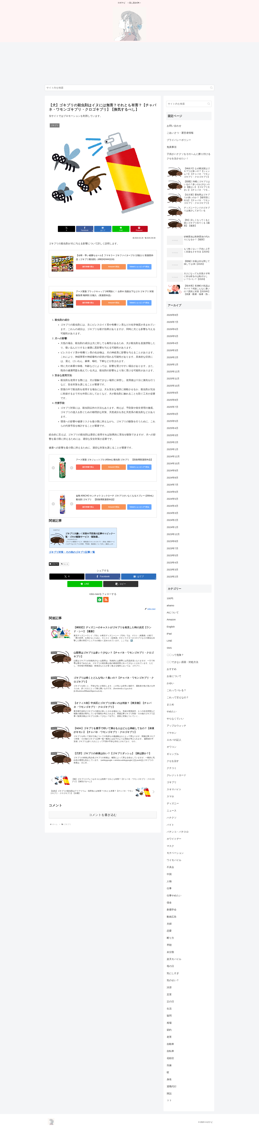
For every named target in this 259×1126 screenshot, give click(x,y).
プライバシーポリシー (179, 140)
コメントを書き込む (103, 815)
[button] (211, 87)
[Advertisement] (129, 63)
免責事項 (171, 147)
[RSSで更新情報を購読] (106, 599)
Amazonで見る (113, 267)
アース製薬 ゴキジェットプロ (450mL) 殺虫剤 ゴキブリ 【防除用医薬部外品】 (114, 460)
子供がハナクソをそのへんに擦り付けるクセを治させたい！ (188, 156)
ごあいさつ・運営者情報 (180, 133)
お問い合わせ (174, 125)
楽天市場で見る (88, 267)
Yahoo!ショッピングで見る (139, 267)
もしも (65, 564)
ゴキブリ (55, 564)
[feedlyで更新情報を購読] (99, 599)
